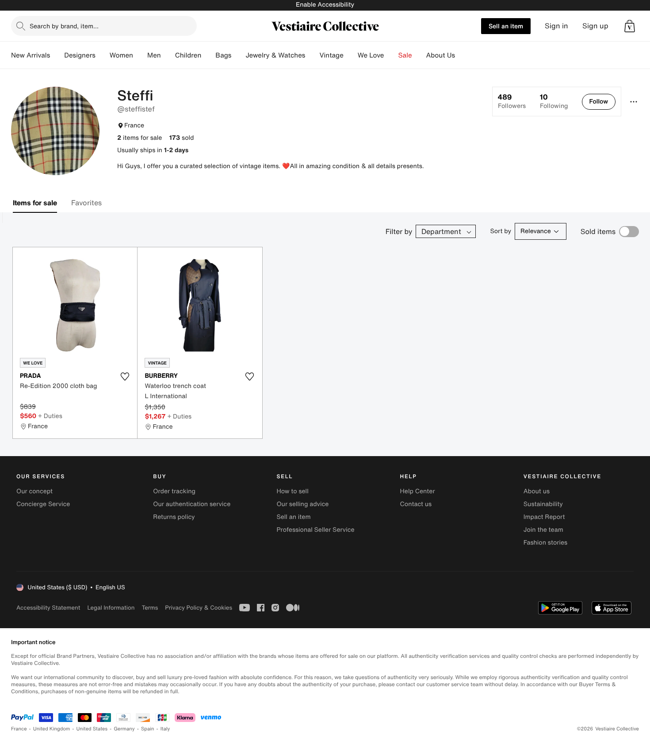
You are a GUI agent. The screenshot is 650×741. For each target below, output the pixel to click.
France (19, 729)
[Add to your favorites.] (124, 376)
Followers (512, 101)
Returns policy (174, 517)
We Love (371, 55)
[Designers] (102, 55)
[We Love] (391, 55)
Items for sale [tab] (35, 202)
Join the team (543, 529)
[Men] (168, 55)
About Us (440, 55)
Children (188, 55)
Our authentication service (191, 504)
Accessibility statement (48, 607)
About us (537, 491)
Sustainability (543, 504)
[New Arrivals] (57, 55)
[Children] (208, 55)
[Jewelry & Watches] (312, 55)
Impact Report (544, 517)
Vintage (331, 55)
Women (121, 55)
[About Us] (462, 55)
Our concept (34, 491)
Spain (147, 729)
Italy (165, 729)
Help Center (417, 491)
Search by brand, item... (64, 26)
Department (441, 231)
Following (554, 101)
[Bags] (238, 55)
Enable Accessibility (325, 4)
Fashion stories (545, 542)
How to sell (292, 491)
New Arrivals (30, 55)
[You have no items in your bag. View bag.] (629, 26)
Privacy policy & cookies (198, 607)
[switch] (629, 231)
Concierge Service (43, 504)
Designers (80, 55)
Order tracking (174, 491)
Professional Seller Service (315, 529)
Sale (405, 55)
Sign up (595, 26)
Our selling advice (302, 504)
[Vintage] (350, 55)
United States (92, 729)
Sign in (556, 26)
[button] (629, 26)
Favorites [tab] (86, 202)
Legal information (110, 607)
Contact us (416, 504)
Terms (149, 607)
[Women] (140, 55)
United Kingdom (51, 729)
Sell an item (506, 26)
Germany (124, 729)
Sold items (598, 231)
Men (154, 55)
